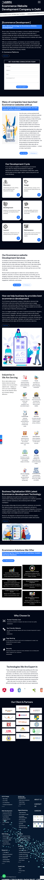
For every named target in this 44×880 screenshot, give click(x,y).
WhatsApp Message (23, 827)
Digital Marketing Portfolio (24, 840)
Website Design (6, 836)
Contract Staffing (6, 861)
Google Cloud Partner (23, 854)
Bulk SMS (21, 823)
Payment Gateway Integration (6, 819)
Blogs (20, 868)
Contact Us (37, 805)
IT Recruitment (6, 852)
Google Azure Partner (23, 856)
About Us (38, 799)
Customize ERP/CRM (7, 813)
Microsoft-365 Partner (23, 858)
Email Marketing (22, 825)
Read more (5, 55)
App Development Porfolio (24, 836)
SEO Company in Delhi (23, 814)
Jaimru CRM (21, 848)
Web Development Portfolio (24, 838)
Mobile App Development (24, 800)
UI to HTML (5, 800)
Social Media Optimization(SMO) (23, 817)
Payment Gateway (6, 843)
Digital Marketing (22, 812)
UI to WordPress (6, 802)
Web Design (5, 798)
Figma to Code (22, 804)
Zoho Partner (21, 860)
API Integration (6, 822)
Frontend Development (7, 804)
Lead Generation (22, 821)
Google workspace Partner (24, 852)
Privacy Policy (22, 870)
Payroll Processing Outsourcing (6, 857)
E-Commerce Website (7, 815)
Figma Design (22, 802)
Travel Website (6, 817)
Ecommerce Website (7, 840)
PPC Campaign (22, 819)
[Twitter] (1, 438)
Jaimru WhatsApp (22, 850)
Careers (37, 811)
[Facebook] (1, 436)
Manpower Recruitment (7, 854)
